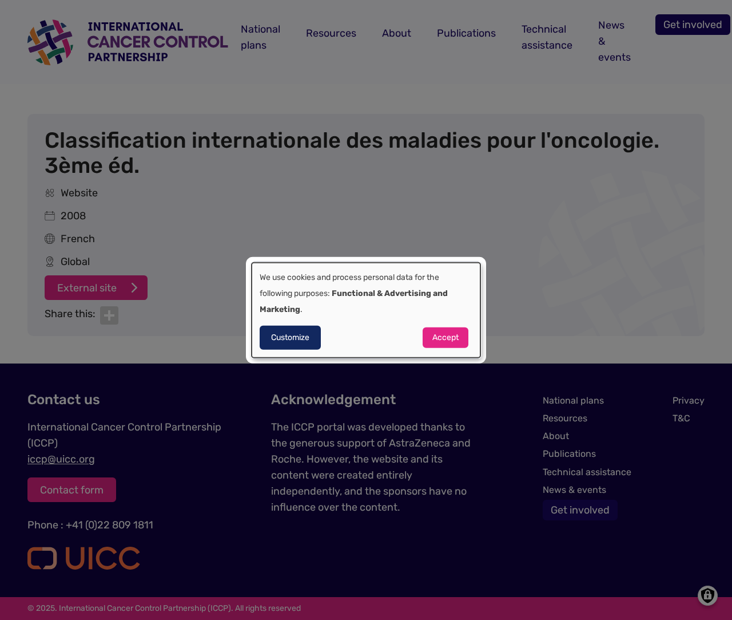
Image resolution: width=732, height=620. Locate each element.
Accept (445, 337)
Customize (290, 337)
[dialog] (366, 310)
